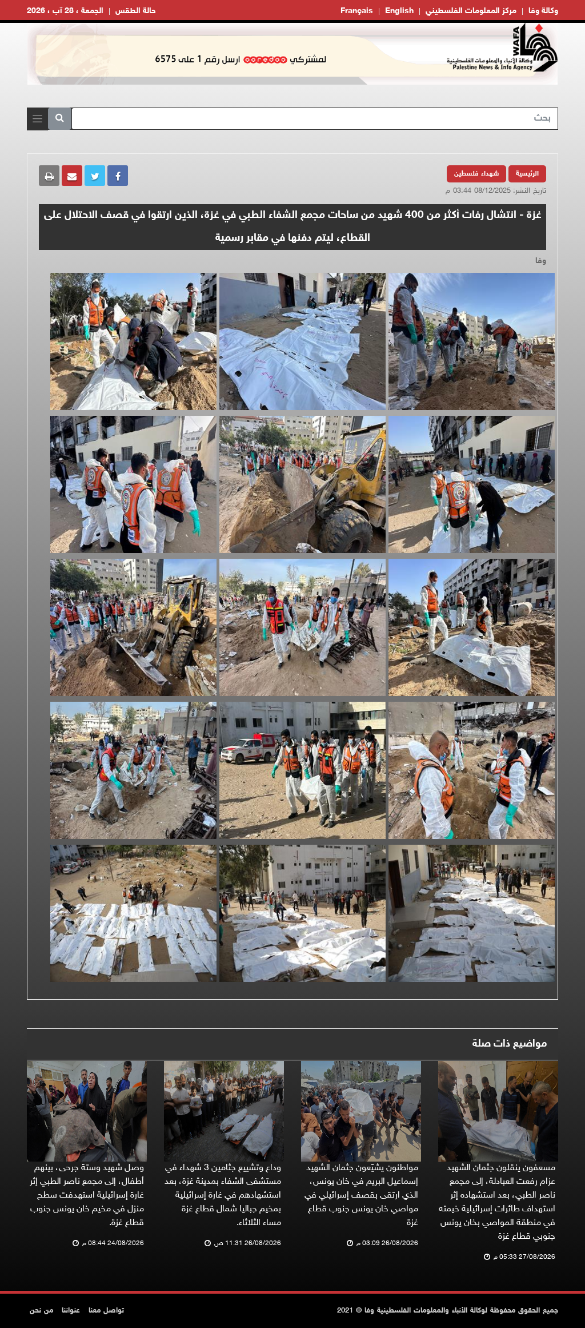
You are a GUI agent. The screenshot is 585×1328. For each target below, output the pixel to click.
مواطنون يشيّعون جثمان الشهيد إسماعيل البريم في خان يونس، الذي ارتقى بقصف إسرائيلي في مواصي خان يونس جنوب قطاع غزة (361, 1195)
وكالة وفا (543, 11)
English (399, 11)
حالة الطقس (135, 11)
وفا (540, 261)
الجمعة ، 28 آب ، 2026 (65, 11)
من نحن (41, 1310)
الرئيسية (527, 174)
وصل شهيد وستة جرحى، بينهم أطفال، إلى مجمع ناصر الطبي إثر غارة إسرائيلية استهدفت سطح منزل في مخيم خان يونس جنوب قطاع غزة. (87, 1195)
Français (356, 11)
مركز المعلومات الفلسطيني (471, 11)
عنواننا (71, 1310)
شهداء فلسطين (476, 174)
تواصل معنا (106, 1310)
